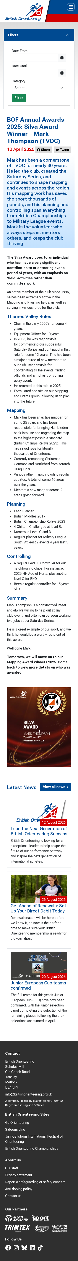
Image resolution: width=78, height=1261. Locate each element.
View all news (54, 787)
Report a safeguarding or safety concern (35, 1182)
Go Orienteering (17, 1123)
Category (18, 81)
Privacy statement (18, 1175)
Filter (19, 98)
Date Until (19, 66)
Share (45, 149)
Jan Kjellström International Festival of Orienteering (34, 1139)
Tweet (64, 149)
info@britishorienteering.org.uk (28, 1094)
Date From (20, 51)
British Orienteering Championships (31, 1148)
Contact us (13, 1196)
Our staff (11, 1168)
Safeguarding (15, 1129)
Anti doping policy (18, 1189)
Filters (13, 35)
